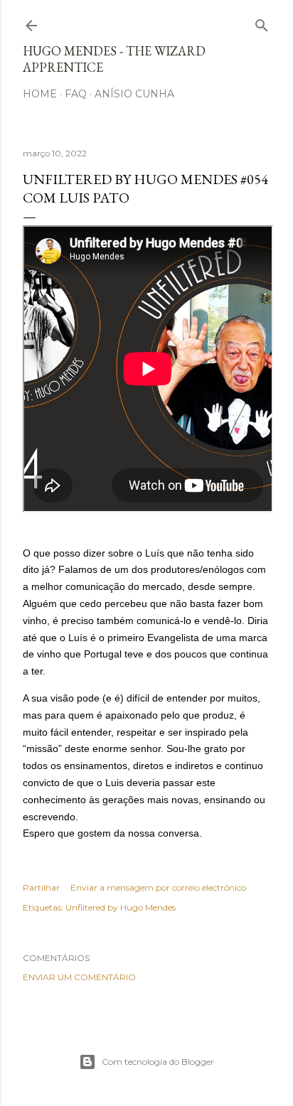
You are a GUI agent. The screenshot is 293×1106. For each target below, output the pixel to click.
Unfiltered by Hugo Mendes (120, 907)
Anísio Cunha (134, 93)
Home (40, 93)
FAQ (76, 93)
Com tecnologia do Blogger (158, 1061)
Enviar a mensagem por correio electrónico (158, 887)
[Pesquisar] (261, 22)
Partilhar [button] (41, 887)
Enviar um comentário (79, 977)
